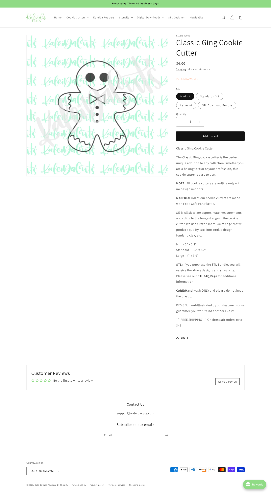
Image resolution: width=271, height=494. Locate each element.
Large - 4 (186, 105)
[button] (77, 17)
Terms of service (117, 484)
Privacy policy (97, 484)
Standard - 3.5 (209, 96)
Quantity (181, 114)
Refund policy (79, 484)
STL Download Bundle (217, 105)
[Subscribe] (166, 435)
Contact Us (135, 404)
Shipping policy (137, 484)
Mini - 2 (185, 96)
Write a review (227, 381)
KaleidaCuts (41, 484)
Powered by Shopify (58, 484)
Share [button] (184, 337)
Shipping (181, 69)
